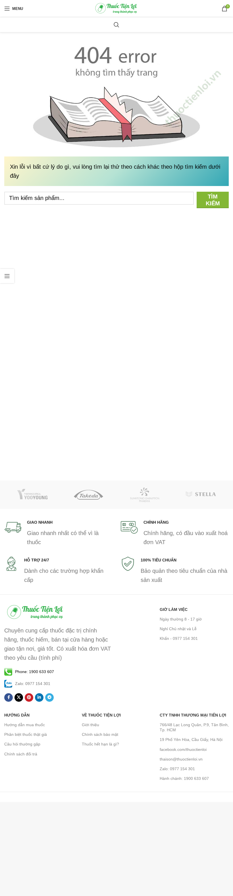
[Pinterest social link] (29, 697)
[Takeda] (89, 495)
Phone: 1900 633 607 (34, 671)
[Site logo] (116, 8)
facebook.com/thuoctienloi (183, 749)
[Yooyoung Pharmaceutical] (32, 495)
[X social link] (18, 697)
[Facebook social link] (8, 697)
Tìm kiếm (213, 199)
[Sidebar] (7, 276)
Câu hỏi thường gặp (22, 744)
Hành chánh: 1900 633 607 (184, 778)
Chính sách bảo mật (100, 734)
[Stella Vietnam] (201, 495)
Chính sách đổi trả (20, 754)
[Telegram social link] (49, 697)
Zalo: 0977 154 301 (177, 768)
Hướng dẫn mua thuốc (24, 724)
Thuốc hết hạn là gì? (100, 744)
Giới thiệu (90, 724)
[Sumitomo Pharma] (144, 495)
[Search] (116, 24)
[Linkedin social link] (39, 697)
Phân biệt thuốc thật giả (25, 734)
